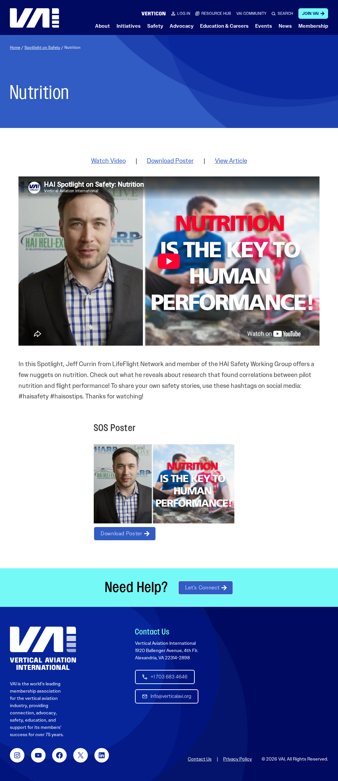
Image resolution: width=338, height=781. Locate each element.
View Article (231, 161)
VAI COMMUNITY (251, 13)
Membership (313, 26)
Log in (183, 13)
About (102, 26)
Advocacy (181, 26)
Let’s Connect (202, 587)
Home (15, 47)
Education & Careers (224, 26)
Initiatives (129, 26)
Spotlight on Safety (42, 47)
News (285, 26)
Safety (155, 26)
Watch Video (108, 161)
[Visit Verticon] (153, 13)
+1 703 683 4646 (169, 676)
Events (263, 26)
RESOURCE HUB (216, 13)
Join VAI (310, 13)
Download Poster (170, 161)
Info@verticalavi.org (171, 696)
